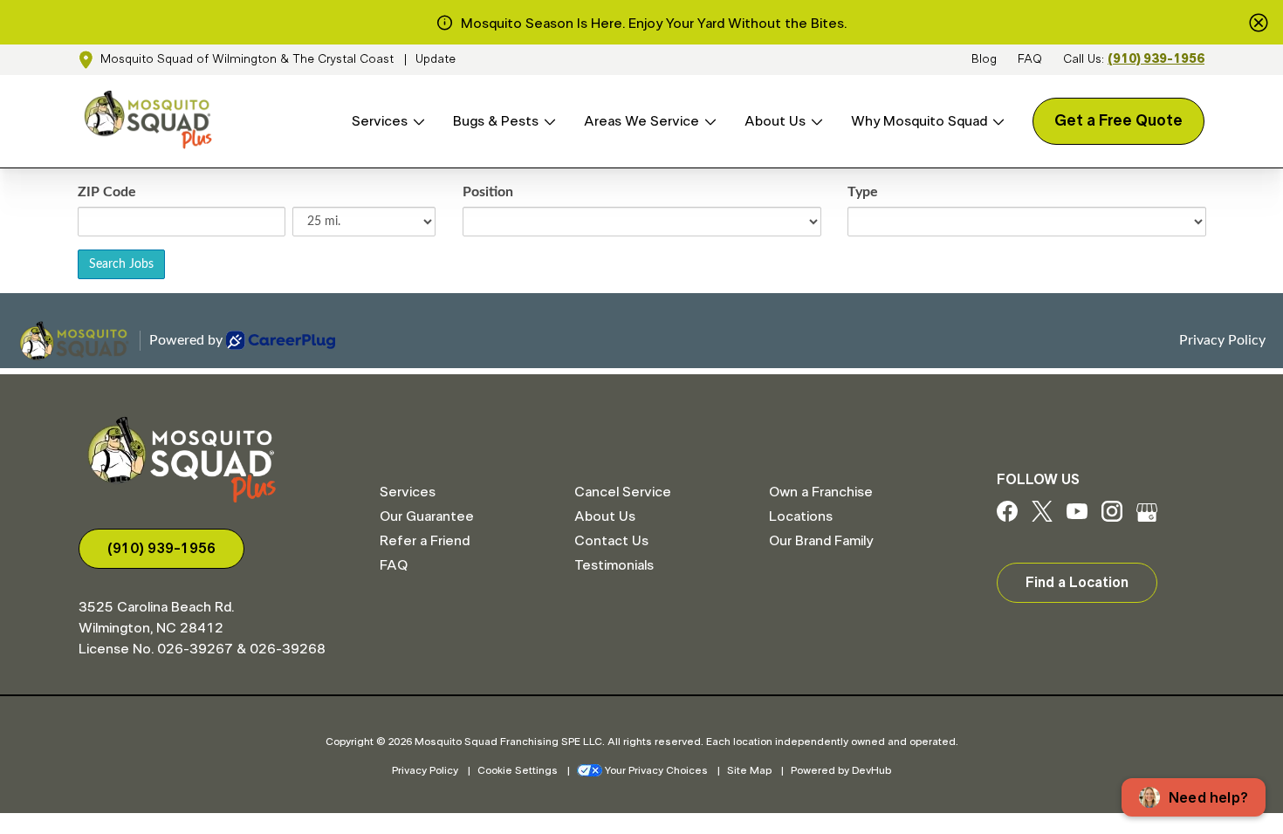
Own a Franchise (821, 492)
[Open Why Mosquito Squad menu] (996, 121)
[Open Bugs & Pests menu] (547, 121)
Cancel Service (622, 492)
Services (380, 121)
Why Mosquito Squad (919, 121)
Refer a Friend (425, 541)
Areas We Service (641, 121)
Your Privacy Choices (656, 770)
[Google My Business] (1146, 517)
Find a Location (1077, 583)
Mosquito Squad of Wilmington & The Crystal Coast (247, 59)
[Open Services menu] (416, 121)
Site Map (749, 770)
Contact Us (611, 541)
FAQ (1030, 59)
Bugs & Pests (496, 121)
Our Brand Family (821, 541)
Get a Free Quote (1118, 121)
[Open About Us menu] (814, 121)
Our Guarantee (427, 516)
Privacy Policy (425, 770)
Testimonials (614, 565)
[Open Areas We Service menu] (708, 121)
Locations (801, 516)
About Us (775, 121)
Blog (984, 59)
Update (435, 59)
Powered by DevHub (841, 770)
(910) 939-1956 (1156, 59)
